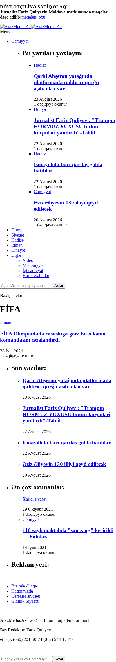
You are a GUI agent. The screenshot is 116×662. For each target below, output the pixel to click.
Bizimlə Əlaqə (24, 586)
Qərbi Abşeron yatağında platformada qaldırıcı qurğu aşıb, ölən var (66, 82)
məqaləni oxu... (35, 17)
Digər (16, 255)
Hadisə (17, 240)
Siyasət (17, 235)
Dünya (17, 230)
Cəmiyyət (19, 41)
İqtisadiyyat (33, 270)
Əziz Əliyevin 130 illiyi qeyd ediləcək (64, 464)
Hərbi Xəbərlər (36, 275)
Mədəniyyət (33, 265)
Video (28, 260)
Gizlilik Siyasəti (25, 601)
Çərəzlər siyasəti (25, 596)
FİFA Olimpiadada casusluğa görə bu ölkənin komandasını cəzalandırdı (53, 337)
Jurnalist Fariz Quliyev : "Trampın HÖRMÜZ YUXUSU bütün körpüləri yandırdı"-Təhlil (74, 126)
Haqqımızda (22, 591)
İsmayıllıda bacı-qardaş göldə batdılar (67, 442)
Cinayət (18, 250)
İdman (17, 245)
